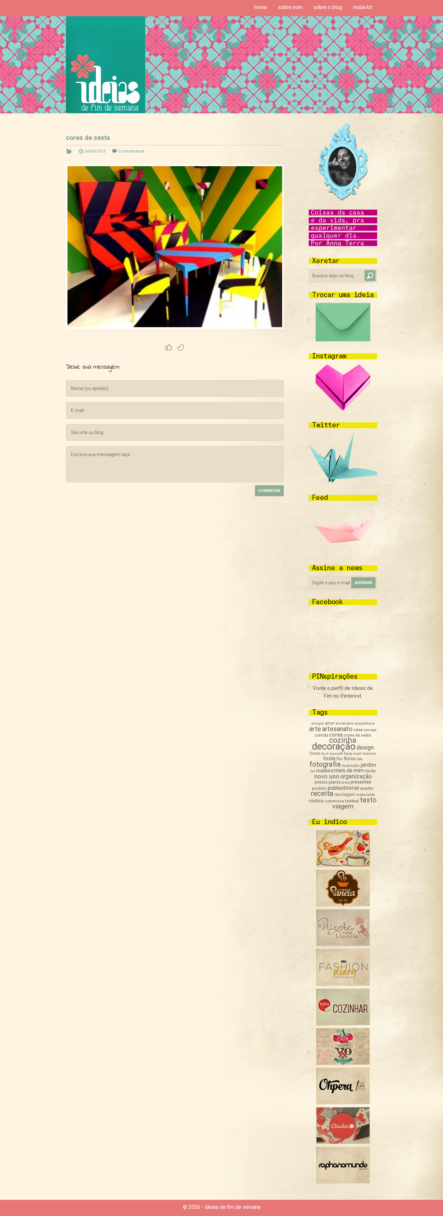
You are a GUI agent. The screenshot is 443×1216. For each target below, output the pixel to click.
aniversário (345, 723)
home (260, 7)
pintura (321, 782)
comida (321, 735)
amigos (317, 723)
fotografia (325, 764)
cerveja (370, 730)
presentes (361, 782)
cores (336, 735)
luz (312, 771)
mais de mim (349, 770)
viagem (342, 806)
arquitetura (365, 723)
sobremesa (334, 801)
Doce (315, 753)
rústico (316, 801)
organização (356, 776)
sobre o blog (327, 7)
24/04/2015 (95, 151)
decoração (333, 746)
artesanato (337, 729)
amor (330, 723)
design (365, 747)
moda (370, 770)
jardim (368, 765)
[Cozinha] (343, 865)
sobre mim (290, 7)
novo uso (326, 776)
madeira (324, 771)
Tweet (180, 347)
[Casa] (343, 1063)
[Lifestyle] (343, 944)
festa (329, 758)
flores (350, 758)
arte (315, 729)
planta (335, 782)
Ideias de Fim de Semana (105, 64)
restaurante (365, 795)
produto (319, 788)
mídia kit (362, 7)
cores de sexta (88, 138)
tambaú (352, 801)
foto (359, 759)
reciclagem (344, 794)
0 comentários (131, 151)
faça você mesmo (360, 753)
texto (368, 800)
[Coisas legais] (343, 1142)
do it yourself (332, 753)
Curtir (168, 347)
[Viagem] (343, 1182)
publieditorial (343, 788)
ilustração (350, 765)
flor (339, 758)
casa (358, 729)
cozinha (342, 740)
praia (345, 782)
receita (322, 793)
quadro (367, 788)
